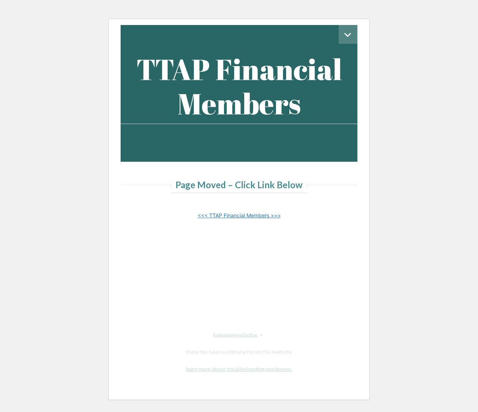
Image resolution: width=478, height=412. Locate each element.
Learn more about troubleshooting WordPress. (239, 369)
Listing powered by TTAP (235, 335)
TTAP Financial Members (239, 86)
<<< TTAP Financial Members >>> (239, 215)
